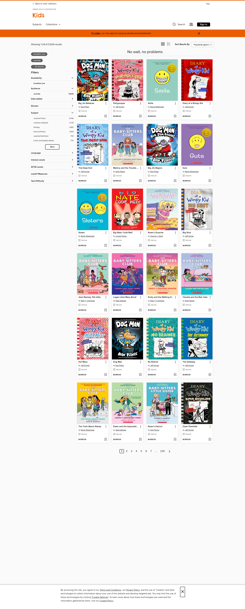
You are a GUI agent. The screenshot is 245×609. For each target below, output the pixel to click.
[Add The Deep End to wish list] (105, 181)
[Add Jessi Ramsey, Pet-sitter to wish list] (105, 310)
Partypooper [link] (119, 103)
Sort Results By (182, 44)
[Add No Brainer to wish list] (175, 375)
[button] (178, 25)
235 (162, 451)
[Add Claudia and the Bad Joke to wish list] (210, 310)
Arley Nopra (120, 172)
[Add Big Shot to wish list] (210, 246)
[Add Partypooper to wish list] (140, 116)
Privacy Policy (133, 590)
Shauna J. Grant (156, 236)
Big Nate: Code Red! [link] (123, 232)
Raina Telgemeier (157, 107)
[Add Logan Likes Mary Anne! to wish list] (140, 310)
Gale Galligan (121, 301)
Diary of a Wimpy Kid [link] (193, 103)
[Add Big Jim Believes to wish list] (105, 116)
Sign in (203, 24)
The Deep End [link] (85, 168)
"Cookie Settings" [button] (99, 597)
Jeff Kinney (120, 107)
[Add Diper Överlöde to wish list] (210, 439)
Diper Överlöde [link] (190, 426)
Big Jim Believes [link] (86, 103)
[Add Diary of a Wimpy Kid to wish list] (210, 116)
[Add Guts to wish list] (210, 181)
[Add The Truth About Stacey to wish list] (105, 439)
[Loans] (191, 25)
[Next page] (169, 451)
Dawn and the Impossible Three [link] (126, 426)
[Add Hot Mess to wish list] (105, 375)
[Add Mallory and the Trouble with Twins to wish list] (140, 181)
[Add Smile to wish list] (175, 116)
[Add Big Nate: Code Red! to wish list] (140, 246)
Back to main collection (45, 4)
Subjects (37, 24)
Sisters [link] (81, 232)
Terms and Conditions (110, 590)
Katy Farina (154, 430)
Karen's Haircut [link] (155, 426)
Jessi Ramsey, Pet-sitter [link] (89, 297)
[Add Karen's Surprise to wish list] (175, 246)
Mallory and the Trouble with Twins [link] (126, 168)
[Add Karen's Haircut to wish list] (175, 439)
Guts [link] (185, 168)
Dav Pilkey (85, 107)
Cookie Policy (106, 600)
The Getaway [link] (189, 362)
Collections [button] (52, 24)
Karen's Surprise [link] (155, 232)
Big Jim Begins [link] (155, 168)
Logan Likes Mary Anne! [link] (124, 297)
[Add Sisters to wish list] (105, 246)
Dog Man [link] (117, 362)
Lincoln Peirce (121, 236)
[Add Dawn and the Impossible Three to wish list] (140, 439)
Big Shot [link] (187, 232)
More (52, 147)
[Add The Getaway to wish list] (210, 375)
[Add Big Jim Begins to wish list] (175, 181)
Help (208, 4)
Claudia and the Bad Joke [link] (195, 297)
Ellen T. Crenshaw (88, 301)
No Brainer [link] (153, 362)
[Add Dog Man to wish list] (140, 375)
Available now (39, 83)
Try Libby (95, 33)
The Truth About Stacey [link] (89, 426)
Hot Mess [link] (82, 362)
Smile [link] (150, 103)
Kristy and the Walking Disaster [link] (161, 297)
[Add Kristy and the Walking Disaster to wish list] (175, 310)
